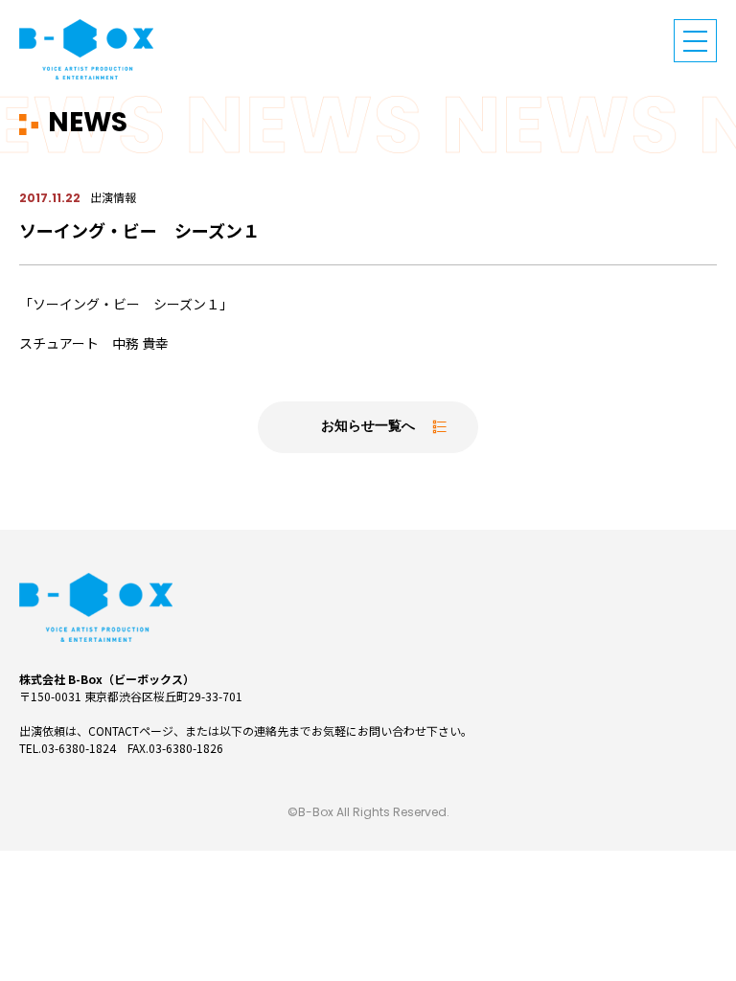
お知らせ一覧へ (368, 427)
